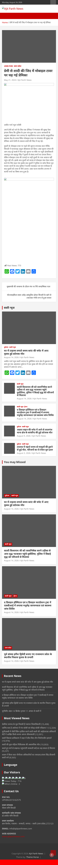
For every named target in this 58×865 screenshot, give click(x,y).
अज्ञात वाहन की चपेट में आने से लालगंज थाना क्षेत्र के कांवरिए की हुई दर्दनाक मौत (34, 431)
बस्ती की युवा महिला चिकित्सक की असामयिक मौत (21, 744)
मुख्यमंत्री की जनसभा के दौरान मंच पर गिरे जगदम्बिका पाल (28, 286)
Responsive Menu (53, 2)
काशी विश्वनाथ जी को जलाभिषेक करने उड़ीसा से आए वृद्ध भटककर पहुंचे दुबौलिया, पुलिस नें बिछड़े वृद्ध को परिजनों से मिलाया (35, 391)
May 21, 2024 (10, 80)
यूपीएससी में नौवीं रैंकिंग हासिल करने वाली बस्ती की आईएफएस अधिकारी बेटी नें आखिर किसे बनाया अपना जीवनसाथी (29, 733)
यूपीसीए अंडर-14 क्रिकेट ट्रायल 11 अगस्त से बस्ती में (21, 711)
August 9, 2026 (23, 436)
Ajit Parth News (25, 80)
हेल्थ (25, 407)
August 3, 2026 (23, 453)
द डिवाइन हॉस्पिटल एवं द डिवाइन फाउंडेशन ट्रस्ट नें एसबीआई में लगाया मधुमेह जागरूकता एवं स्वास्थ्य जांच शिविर (35, 412)
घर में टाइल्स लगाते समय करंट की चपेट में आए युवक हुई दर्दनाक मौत (26, 352)
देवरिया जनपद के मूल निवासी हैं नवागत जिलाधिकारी (21, 724)
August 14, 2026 (11, 357)
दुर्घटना (6, 347)
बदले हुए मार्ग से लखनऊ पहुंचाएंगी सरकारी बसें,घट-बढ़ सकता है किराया (28, 748)
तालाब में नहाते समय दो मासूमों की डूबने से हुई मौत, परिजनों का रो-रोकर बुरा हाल (35, 448)
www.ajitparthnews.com (13, 836)
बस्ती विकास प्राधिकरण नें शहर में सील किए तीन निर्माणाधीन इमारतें (27, 738)
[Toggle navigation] (5, 16)
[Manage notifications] (52, 855)
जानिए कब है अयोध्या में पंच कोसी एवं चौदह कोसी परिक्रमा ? (24, 727)
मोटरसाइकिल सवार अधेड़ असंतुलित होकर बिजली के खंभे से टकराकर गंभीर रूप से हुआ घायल (29, 296)
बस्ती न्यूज (9, 307)
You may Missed (15, 462)
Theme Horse (32, 857)
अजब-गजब (8, 66)
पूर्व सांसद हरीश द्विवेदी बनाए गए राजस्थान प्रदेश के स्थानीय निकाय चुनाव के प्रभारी (28, 655)
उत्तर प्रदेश (17, 66)
